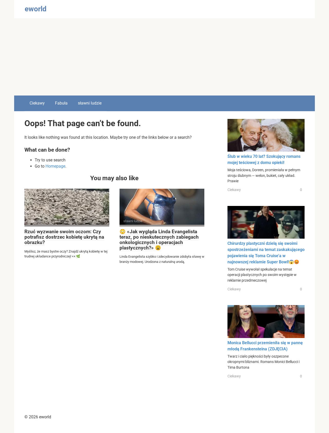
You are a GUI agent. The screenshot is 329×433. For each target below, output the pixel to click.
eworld (36, 9)
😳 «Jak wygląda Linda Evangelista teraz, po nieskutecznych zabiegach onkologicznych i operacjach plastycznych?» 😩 (159, 240)
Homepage (55, 166)
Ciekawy (37, 103)
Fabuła (61, 103)
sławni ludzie (90, 103)
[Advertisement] (164, 57)
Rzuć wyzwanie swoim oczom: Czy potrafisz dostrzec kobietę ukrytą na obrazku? (64, 237)
